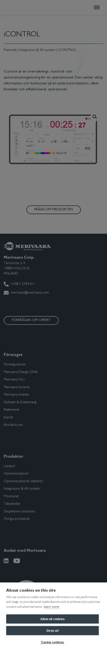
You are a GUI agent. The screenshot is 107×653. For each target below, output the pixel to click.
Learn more (51, 607)
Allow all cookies (52, 619)
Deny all (52, 630)
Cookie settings (52, 642)
